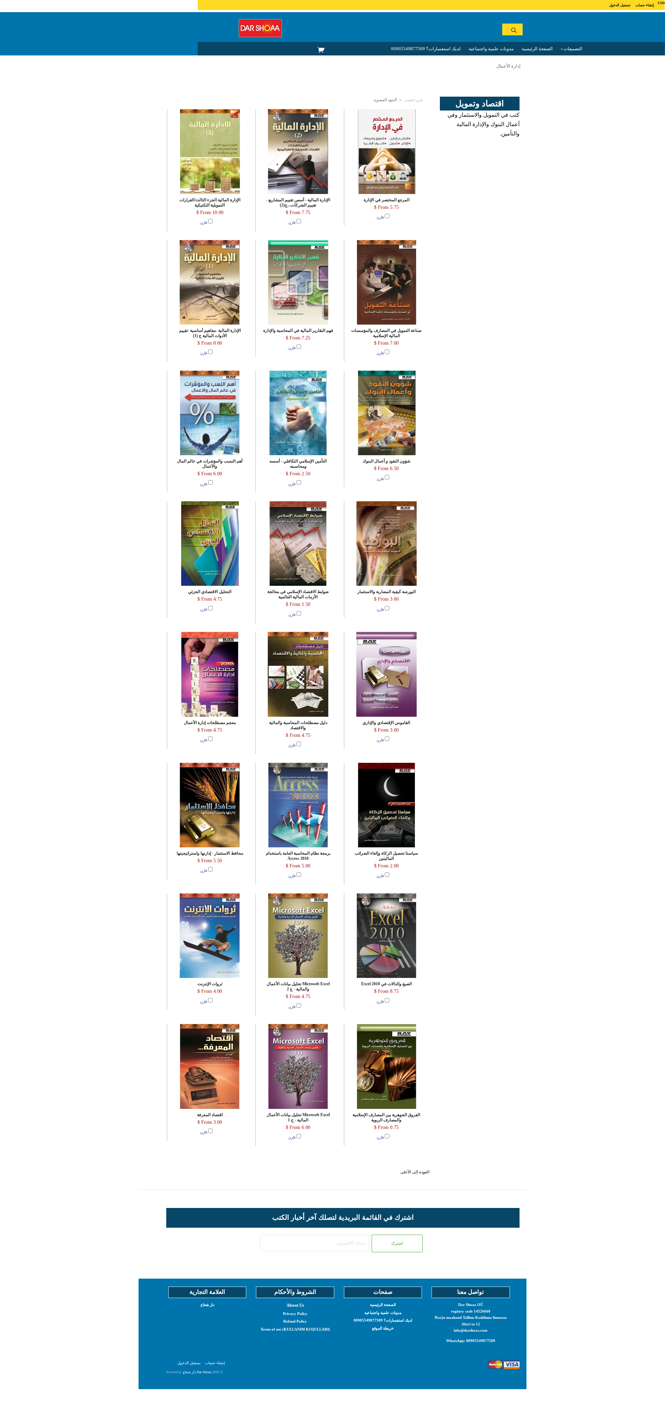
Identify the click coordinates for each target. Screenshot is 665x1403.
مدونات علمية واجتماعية (491, 48)
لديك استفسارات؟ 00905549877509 (426, 48)
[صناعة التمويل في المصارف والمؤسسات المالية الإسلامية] (386, 282)
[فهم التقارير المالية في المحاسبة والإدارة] (298, 282)
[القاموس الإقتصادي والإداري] (386, 674)
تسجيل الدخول (619, 5)
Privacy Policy (295, 1314)
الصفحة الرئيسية (537, 48)
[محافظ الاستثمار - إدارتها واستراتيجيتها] (209, 805)
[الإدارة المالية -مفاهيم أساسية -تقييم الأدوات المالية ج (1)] (209, 282)
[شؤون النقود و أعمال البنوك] (386, 413)
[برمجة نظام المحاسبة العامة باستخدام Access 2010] (298, 805)
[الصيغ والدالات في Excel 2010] (386, 935)
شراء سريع (210, 176)
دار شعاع (207, 1305)
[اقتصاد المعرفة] (209, 1066)
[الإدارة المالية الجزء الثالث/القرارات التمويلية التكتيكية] (209, 151)
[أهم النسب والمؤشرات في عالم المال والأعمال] (209, 413)
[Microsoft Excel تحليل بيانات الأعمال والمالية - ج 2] (298, 935)
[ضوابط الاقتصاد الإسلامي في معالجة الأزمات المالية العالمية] (298, 543)
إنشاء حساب (645, 5)
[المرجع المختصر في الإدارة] (386, 151)
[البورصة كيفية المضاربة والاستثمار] (386, 543)
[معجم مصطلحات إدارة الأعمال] (209, 674)
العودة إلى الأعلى (414, 1172)
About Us (295, 1305)
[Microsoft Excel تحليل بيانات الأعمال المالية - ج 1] (298, 1066)
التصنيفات (572, 48)
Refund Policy (295, 1321)
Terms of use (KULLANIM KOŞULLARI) (295, 1329)
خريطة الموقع (383, 1328)
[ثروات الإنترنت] (209, 935)
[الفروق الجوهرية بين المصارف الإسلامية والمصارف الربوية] (386, 1066)
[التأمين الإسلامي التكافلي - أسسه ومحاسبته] (298, 413)
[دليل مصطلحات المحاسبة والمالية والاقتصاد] (298, 674)
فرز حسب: (413, 99)
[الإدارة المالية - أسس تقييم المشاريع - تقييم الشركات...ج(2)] (298, 151)
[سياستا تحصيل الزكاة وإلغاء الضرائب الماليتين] (386, 805)
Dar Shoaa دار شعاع (197, 1372)
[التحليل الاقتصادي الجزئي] (209, 543)
